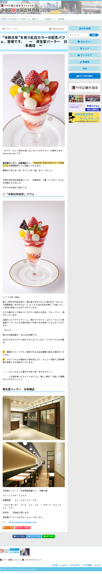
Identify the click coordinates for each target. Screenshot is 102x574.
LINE (49, 536)
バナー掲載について (11, 559)
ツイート (35, 536)
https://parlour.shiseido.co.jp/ (23, 522)
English (64, 565)
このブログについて (33, 559)
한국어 (98, 565)
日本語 (55, 565)
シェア (20, 536)
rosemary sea (57, 28)
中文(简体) (75, 565)
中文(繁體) (87, 565)
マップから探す (86, 75)
